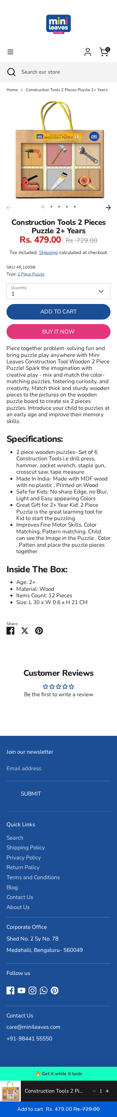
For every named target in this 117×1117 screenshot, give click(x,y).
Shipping (48, 252)
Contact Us (19, 897)
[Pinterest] (54, 990)
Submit (31, 793)
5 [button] (75, 207)
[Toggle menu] (10, 51)
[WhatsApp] (43, 990)
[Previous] (9, 207)
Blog (12, 887)
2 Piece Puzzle (31, 274)
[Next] (108, 207)
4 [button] (67, 207)
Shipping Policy (25, 847)
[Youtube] (21, 990)
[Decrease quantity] (94, 1091)
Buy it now (58, 331)
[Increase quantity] (107, 1091)
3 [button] (59, 207)
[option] (58, 150)
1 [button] (43, 206)
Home (12, 90)
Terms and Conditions (33, 877)
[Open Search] (11, 72)
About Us (18, 907)
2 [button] (51, 207)
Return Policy (23, 867)
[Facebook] (10, 990)
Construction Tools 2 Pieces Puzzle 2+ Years (67, 90)
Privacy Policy (23, 857)
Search (14, 838)
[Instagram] (32, 990)
